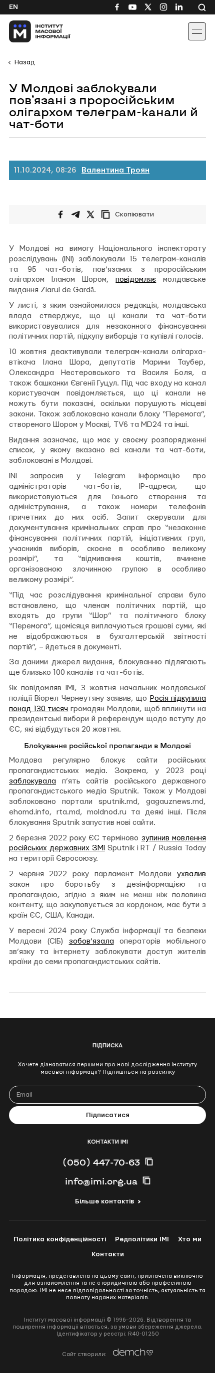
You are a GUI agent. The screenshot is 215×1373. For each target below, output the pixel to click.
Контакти (108, 1254)
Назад (24, 62)
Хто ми (190, 1239)
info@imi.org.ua (101, 1181)
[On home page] (30, 31)
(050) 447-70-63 (101, 1162)
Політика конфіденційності (60, 1239)
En (13, 6)
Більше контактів (104, 1201)
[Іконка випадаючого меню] (197, 31)
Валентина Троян (116, 170)
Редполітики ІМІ (142, 1239)
